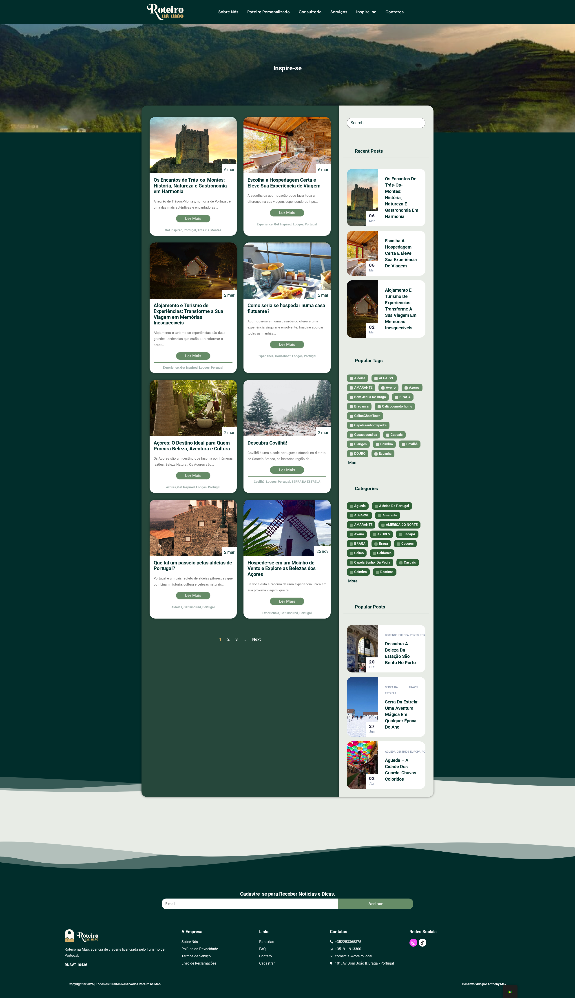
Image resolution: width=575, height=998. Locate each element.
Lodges (298, 224)
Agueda (390, 751)
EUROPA (403, 635)
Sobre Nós (228, 12)
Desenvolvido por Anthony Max (484, 984)
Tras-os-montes (209, 230)
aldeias (176, 607)
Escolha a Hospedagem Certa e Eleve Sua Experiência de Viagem (401, 253)
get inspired (173, 230)
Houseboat (283, 356)
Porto (414, 635)
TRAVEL (414, 687)
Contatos (394, 12)
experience (265, 224)
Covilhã (259, 481)
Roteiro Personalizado (268, 12)
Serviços (338, 12)
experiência (270, 613)
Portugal (190, 230)
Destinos (391, 635)
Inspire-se (366, 12)
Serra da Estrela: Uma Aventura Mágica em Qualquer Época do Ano (402, 714)
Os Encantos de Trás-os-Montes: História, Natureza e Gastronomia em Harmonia (401, 197)
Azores (171, 487)
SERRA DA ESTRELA (306, 481)
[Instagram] (413, 942)
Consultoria (310, 12)
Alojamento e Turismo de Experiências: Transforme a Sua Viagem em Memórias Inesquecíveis (400, 308)
